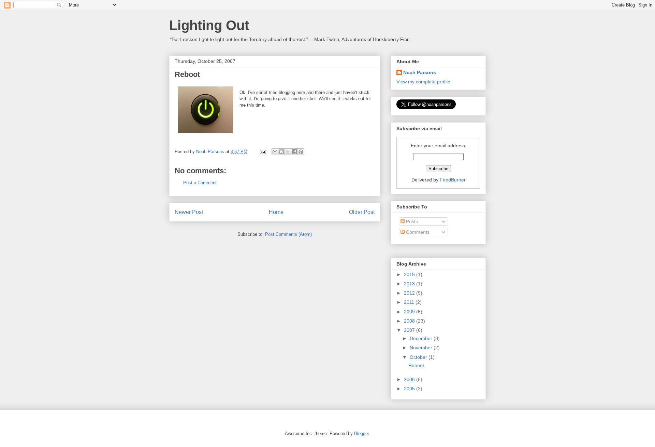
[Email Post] (262, 151)
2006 (410, 379)
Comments (417, 232)
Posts (411, 221)
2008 (410, 321)
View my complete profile (423, 81)
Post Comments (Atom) (288, 234)
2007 (410, 330)
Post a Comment (200, 182)
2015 (410, 274)
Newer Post (189, 212)
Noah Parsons (419, 72)
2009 (410, 311)
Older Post (362, 212)
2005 (410, 388)
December (422, 338)
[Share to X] (288, 151)
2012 (410, 293)
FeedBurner (453, 179)
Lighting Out (209, 25)
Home (276, 212)
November (422, 347)
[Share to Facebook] (294, 151)
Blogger (361, 433)
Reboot (416, 365)
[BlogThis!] (281, 151)
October (419, 357)
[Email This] (275, 151)
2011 (410, 302)
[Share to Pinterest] (300, 151)
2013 (410, 283)
